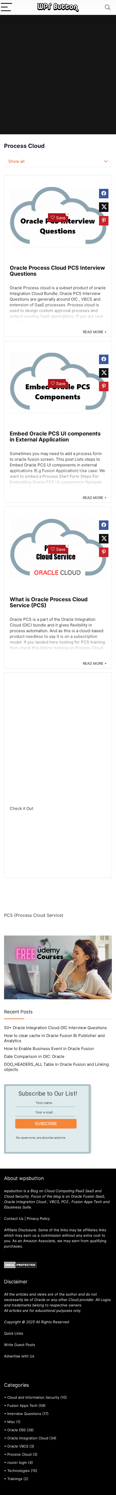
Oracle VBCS (17, 1446)
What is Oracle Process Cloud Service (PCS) (49, 602)
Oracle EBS (16, 1430)
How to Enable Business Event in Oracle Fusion (49, 1048)
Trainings (14, 1479)
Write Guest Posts (19, 1345)
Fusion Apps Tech (22, 1405)
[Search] (107, 7)
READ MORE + (95, 332)
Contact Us (13, 1218)
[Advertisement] (58, 76)
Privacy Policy (38, 1218)
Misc (11, 1422)
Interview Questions (24, 1413)
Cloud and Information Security (33, 1397)
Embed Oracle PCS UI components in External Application (55, 436)
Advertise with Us (19, 1356)
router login (17, 1462)
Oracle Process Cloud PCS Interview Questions (57, 271)
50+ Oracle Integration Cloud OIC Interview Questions (55, 1027)
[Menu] (6, 7)
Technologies (18, 1470)
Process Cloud (19, 1454)
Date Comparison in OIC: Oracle (34, 1056)
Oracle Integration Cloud (27, 1438)
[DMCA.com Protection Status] (20, 1264)
